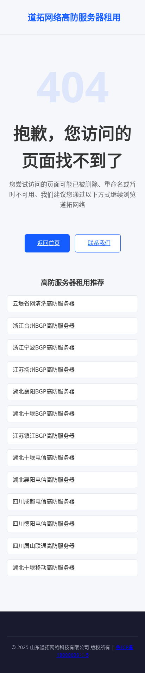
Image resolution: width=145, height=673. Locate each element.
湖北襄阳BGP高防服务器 (44, 391)
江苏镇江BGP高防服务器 (44, 436)
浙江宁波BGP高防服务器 (44, 347)
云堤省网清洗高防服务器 (44, 303)
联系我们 (99, 243)
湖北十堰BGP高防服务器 (44, 413)
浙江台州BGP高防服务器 (44, 325)
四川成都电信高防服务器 (44, 501)
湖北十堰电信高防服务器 (44, 457)
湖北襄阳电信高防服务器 (44, 479)
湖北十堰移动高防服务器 (44, 567)
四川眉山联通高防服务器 (44, 546)
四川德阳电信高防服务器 (44, 523)
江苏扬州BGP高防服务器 (44, 369)
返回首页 (48, 243)
